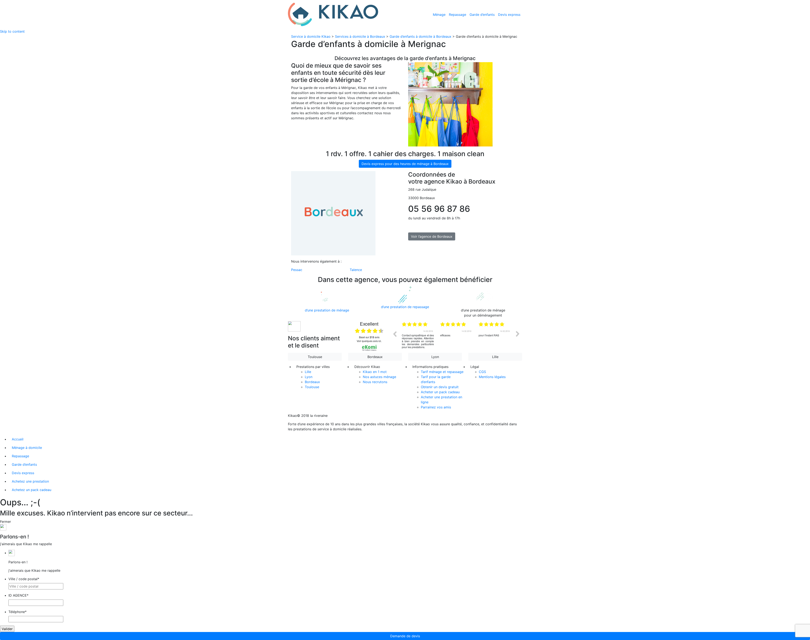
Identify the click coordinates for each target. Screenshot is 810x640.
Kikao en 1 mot (375, 372)
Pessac (296, 270)
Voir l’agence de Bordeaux (431, 236)
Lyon (435, 357)
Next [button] (518, 334)
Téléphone (17, 612)
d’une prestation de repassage (405, 307)
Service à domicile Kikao (311, 36)
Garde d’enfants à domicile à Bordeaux (420, 36)
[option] (418, 337)
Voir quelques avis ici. (369, 341)
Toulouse (315, 357)
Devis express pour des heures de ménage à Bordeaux (405, 164)
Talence (356, 270)
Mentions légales (492, 377)
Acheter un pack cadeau (440, 392)
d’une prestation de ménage (327, 310)
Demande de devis (405, 636)
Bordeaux (375, 357)
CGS (482, 372)
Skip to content (12, 31)
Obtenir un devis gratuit (440, 387)
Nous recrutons (375, 382)
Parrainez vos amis (436, 407)
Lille (495, 357)
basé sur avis (369, 337)
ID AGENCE (18, 595)
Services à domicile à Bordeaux (360, 36)
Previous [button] (395, 334)
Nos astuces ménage (379, 377)
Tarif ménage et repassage (442, 372)
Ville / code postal (23, 579)
